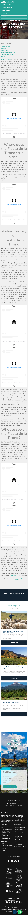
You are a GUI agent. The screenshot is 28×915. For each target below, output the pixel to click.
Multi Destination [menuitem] (6, 838)
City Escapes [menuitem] (18, 844)
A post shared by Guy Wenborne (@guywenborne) (14, 133)
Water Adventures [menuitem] (20, 839)
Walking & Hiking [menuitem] (20, 827)
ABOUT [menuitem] (5, 14)
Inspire (4, 50)
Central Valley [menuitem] (5, 834)
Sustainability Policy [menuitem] (14, 803)
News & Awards (7, 54)
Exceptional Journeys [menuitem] (18, 837)
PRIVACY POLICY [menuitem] (9, 806)
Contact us (13, 575)
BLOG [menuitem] (4, 17)
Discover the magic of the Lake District (12, 703)
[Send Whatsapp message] (20, 912)
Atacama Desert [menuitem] (6, 832)
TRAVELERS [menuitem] (6, 11)
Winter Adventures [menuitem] (20, 846)
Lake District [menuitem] (5, 837)
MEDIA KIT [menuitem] (11, 798)
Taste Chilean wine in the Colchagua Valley (14, 667)
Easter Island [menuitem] (5, 835)
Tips (4, 48)
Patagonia (5, 46)
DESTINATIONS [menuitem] (7, 8)
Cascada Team (14, 33)
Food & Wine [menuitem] (18, 842)
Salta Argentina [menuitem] (6, 843)
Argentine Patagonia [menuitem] (7, 845)
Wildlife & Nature (8, 52)
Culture (14, 30)
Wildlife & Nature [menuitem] (20, 829)
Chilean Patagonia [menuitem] (6, 831)
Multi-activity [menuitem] (19, 831)
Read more (14, 643)
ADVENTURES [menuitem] (7, 4)
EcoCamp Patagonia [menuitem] (7, 829)
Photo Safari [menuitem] (18, 834)
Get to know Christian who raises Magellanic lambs (13, 632)
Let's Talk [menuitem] (20, 806)
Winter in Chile (6, 59)
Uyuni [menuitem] (3, 850)
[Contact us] (15, 912)
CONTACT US (22, 10)
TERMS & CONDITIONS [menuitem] (14, 800)
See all (3, 56)
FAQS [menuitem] (18, 798)
